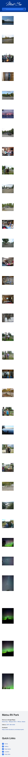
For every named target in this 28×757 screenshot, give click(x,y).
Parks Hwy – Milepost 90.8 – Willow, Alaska (13, 721)
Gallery (6, 746)
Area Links (7, 754)
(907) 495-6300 (10, 724)
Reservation (8, 749)
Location (7, 751)
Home (6, 743)
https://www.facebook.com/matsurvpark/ (13, 729)
